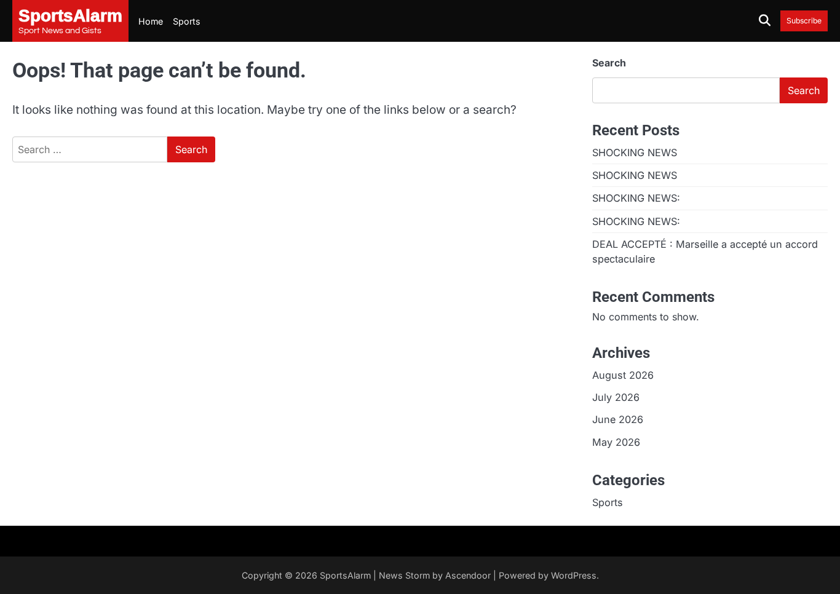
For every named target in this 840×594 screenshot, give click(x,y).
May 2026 (616, 442)
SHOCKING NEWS (634, 152)
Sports (186, 21)
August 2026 (623, 375)
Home (150, 21)
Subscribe (804, 21)
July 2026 (616, 397)
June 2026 (617, 419)
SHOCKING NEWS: (636, 198)
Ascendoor (468, 575)
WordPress (573, 575)
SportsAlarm (345, 575)
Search (609, 63)
